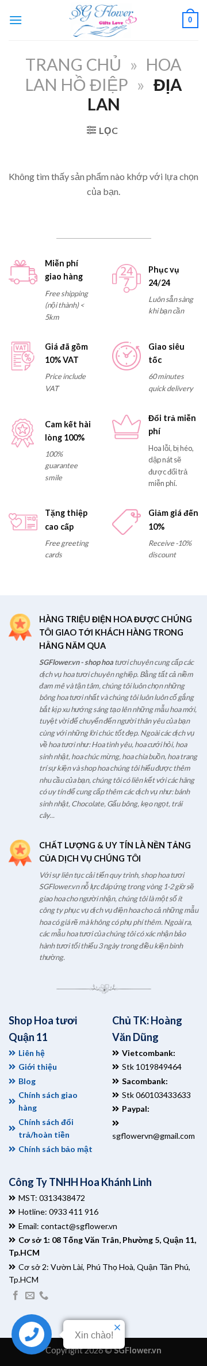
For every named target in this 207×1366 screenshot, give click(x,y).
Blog (27, 1081)
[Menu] (15, 20)
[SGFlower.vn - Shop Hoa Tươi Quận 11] (102, 20)
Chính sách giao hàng (48, 1101)
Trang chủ (73, 64)
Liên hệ (31, 1053)
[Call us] (43, 1296)
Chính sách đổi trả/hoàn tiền (46, 1128)
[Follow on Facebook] (15, 1296)
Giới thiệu (37, 1067)
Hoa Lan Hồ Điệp (103, 74)
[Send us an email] (29, 1296)
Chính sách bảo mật (55, 1149)
